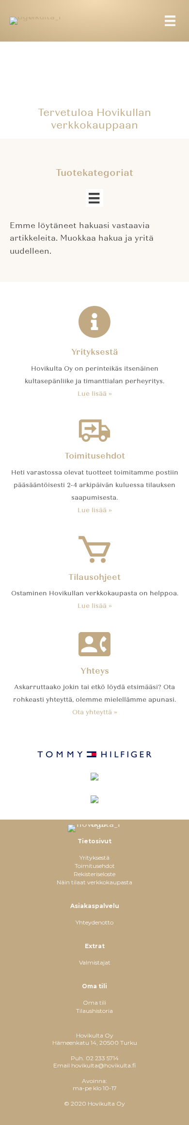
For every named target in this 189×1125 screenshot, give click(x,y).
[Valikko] (94, 198)
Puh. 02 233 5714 (95, 1058)
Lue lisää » (95, 394)
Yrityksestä (94, 857)
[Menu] (170, 21)
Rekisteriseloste (94, 874)
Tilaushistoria (94, 1010)
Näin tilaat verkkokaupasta (94, 882)
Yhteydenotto (94, 922)
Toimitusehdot (95, 865)
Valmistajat (94, 962)
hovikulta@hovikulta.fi (103, 1065)
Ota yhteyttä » (94, 712)
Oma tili (94, 1002)
